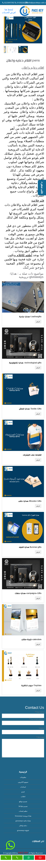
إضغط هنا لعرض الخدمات (9, 11)
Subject (41, 728)
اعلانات (23, 796)
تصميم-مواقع (23, 801)
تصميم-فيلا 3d (23, 806)
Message (40, 737)
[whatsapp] (28, 857)
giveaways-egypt (23, 830)
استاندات (23, 787)
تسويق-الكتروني (23, 782)
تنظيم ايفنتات (23, 811)
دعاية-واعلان (23, 825)
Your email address (37, 719)
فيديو (23, 792)
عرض (38, 321)
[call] (6, 857)
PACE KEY (23, 852)
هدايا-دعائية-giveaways (23, 821)
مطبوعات (23, 777)
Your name (40, 712)
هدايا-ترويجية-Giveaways (23, 816)
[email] (40, 857)
